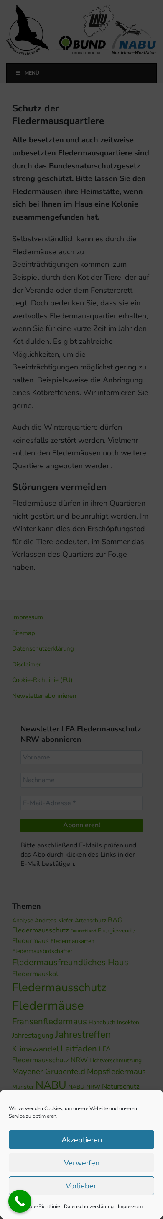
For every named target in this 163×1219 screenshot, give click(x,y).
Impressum (130, 1206)
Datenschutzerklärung (89, 1206)
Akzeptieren (81, 1140)
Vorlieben (82, 1186)
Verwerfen (81, 1163)
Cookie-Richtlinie (40, 1206)
